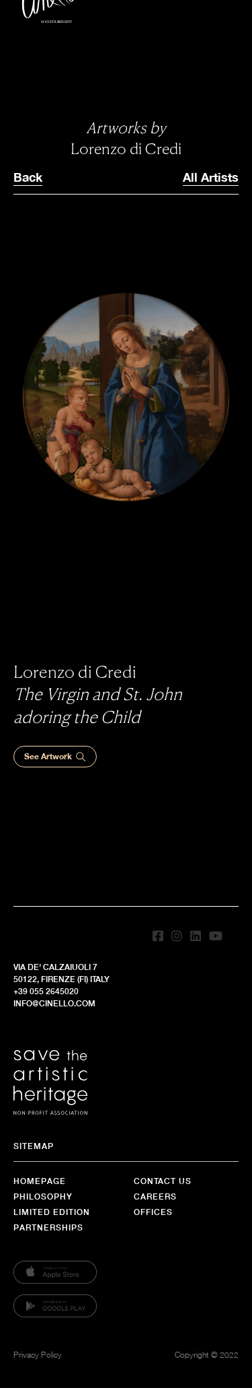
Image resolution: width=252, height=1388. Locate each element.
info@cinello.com (54, 1003)
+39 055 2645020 (46, 991)
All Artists (211, 177)
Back (27, 177)
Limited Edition (51, 1212)
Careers (155, 1196)
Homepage (39, 1181)
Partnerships (48, 1227)
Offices (153, 1212)
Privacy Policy (37, 1355)
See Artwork (48, 756)
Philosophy (43, 1196)
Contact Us (163, 1181)
